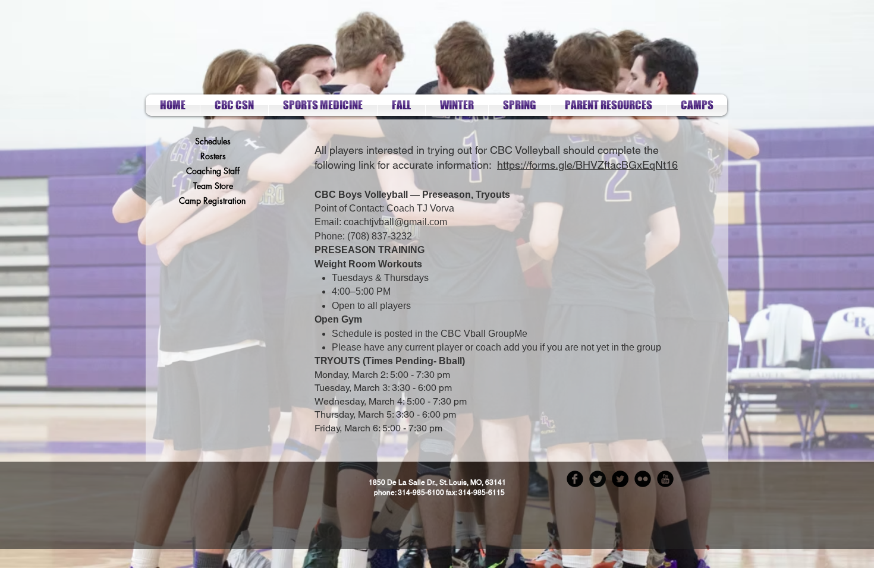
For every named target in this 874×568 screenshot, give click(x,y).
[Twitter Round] (597, 479)
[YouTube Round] (665, 479)
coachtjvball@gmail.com (395, 222)
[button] (401, 105)
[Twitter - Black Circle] (620, 479)
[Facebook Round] (575, 479)
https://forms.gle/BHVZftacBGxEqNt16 (587, 165)
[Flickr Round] (642, 479)
